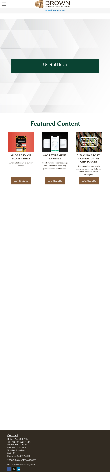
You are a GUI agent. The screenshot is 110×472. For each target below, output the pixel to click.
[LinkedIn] (18, 469)
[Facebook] (9, 469)
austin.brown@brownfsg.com (21, 464)
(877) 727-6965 (23, 442)
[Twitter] (14, 469)
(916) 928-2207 (21, 439)
